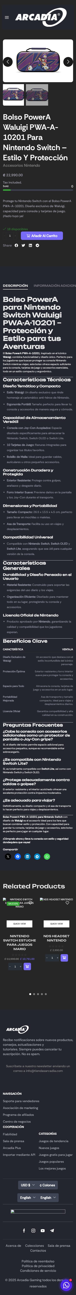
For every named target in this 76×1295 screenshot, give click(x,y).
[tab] (15, 285)
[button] (7, 17)
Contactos (38, 1250)
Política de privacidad (38, 1266)
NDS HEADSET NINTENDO (56, 938)
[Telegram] (52, 1231)
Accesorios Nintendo (21, 165)
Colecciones (34, 1245)
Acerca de (13, 1245)
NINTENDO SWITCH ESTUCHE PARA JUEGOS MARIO (19, 942)
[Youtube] (43, 1231)
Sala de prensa (59, 1245)
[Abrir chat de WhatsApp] (66, 1285)
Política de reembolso (38, 1261)
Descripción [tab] (15, 286)
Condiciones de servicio (38, 1270)
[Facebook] (24, 1231)
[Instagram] (33, 1231)
